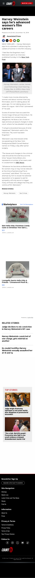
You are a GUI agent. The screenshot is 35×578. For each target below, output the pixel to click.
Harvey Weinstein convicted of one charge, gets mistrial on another (16, 339)
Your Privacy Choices (7, 534)
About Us (4, 513)
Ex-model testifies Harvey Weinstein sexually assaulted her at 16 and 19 (17, 350)
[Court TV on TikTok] (27, 542)
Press (3, 516)
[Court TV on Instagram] (12, 542)
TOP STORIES (11, 390)
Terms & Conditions (7, 525)
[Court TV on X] (17, 542)
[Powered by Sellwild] (30, 317)
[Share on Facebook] (3, 40)
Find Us (3, 504)
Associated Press (14, 36)
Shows (3, 501)
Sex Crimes (23, 193)
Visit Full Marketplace (26, 204)
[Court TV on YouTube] (22, 542)
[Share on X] (7, 40)
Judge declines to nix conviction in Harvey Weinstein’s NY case (17, 328)
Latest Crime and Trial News (10, 498)
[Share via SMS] (18, 40)
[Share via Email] (14, 40)
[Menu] (3, 3)
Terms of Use (5, 531)
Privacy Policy (5, 528)
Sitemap (4, 492)
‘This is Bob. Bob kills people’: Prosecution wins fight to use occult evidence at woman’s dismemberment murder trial (15, 436)
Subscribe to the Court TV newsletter (13, 483)
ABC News (20, 163)
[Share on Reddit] (10, 40)
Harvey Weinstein (9, 193)
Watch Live (27, 3)
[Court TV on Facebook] (7, 542)
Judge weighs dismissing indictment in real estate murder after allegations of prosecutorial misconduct (16, 411)
